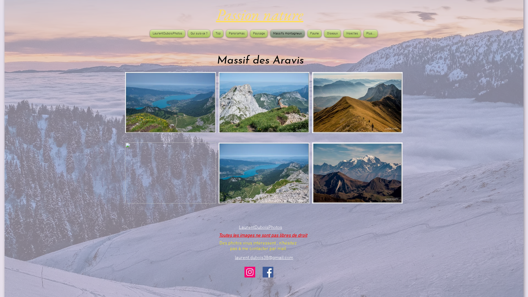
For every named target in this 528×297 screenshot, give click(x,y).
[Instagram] (249, 272)
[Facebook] (268, 272)
